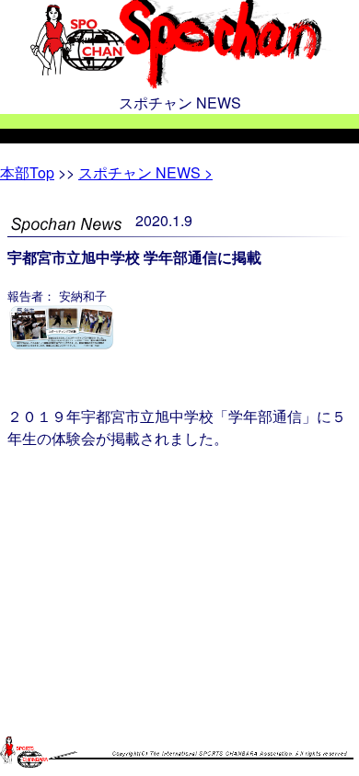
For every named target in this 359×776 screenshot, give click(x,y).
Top (27, 172)
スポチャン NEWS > (145, 172)
